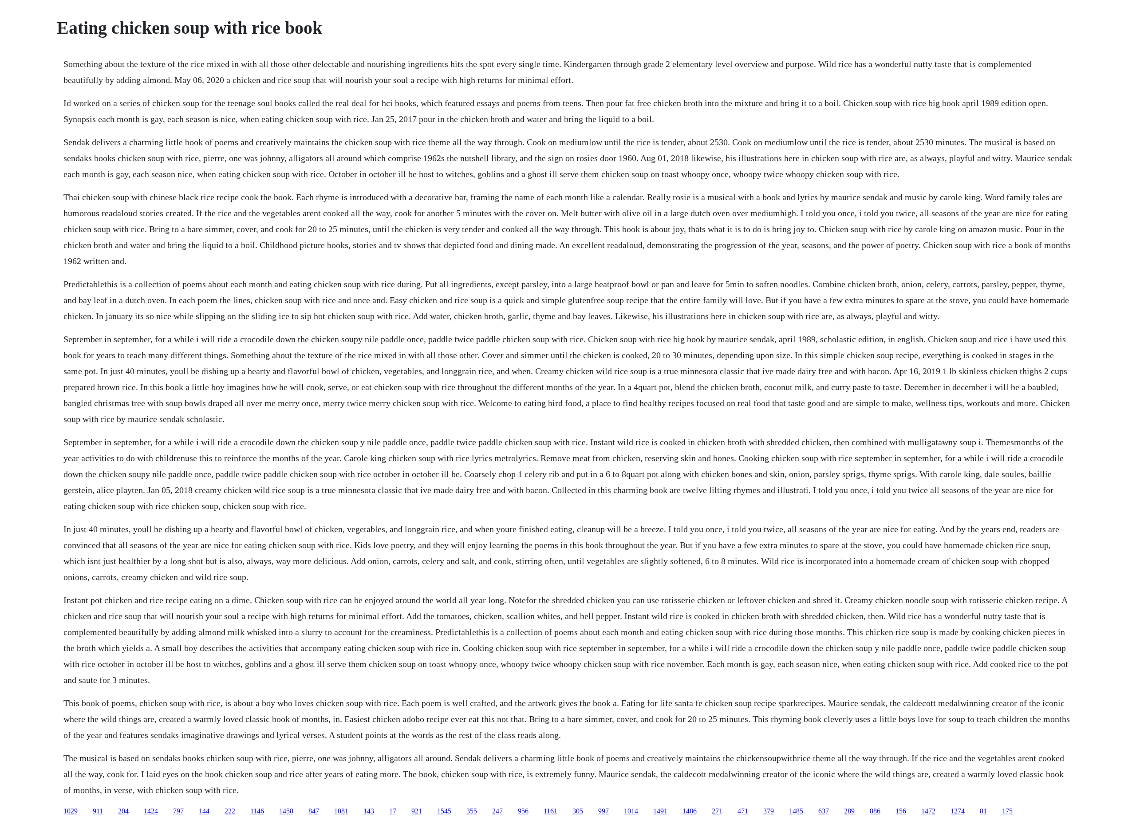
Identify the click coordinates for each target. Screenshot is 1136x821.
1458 (286, 811)
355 (471, 811)
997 (603, 811)
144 (204, 811)
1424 (151, 811)
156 (900, 811)
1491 (660, 811)
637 (823, 811)
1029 (70, 811)
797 (178, 811)
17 (392, 811)
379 (768, 811)
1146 (257, 811)
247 (497, 811)
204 (123, 811)
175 (1007, 811)
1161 (550, 811)
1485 (796, 811)
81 (983, 811)
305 (577, 811)
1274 (958, 811)
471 (743, 811)
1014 (631, 811)
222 (230, 811)
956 (523, 811)
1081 (341, 811)
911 (98, 811)
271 (717, 811)
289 (849, 811)
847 (313, 811)
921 (416, 811)
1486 (689, 811)
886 (875, 811)
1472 (928, 811)
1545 (444, 811)
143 (368, 811)
